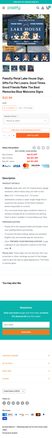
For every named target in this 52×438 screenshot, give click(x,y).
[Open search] (38, 8)
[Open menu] (3, 8)
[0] (47, 7)
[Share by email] (48, 147)
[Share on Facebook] (34, 147)
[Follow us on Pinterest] (18, 403)
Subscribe (26, 332)
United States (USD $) (12, 391)
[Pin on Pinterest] (38, 147)
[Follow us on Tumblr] (27, 403)
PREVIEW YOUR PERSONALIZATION (26, 130)
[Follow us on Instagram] (13, 403)
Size (4, 103)
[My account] (42, 8)
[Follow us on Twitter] (8, 403)
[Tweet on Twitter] (43, 147)
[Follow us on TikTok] (22, 403)
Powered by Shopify (9, 433)
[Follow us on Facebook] (4, 403)
